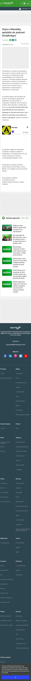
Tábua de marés (20, 465)
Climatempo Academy (6, 597)
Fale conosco (19, 616)
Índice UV (18, 460)
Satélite (17, 405)
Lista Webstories (4, 543)
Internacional (19, 524)
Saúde (17, 497)
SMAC (2, 565)
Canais (18, 538)
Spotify (6, 180)
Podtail (9, 182)
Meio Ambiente (20, 501)
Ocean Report (3, 584)
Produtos (3, 561)
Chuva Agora (19, 410)
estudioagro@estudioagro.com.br (12, 158)
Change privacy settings (22, 625)
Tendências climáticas (6, 620)
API (1, 575)
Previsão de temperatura (22, 446)
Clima (2, 437)
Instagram (15, 153)
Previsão (3, 369)
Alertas (17, 515)
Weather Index (4, 593)
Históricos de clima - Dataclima (5, 442)
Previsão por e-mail (21, 643)
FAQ (17, 634)
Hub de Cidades (5, 424)
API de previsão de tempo (22, 648)
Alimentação (19, 492)
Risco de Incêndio (20, 401)
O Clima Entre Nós (20, 565)
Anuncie (18, 611)
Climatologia (19, 469)
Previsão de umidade (21, 451)
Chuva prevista (4, 497)
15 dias (2, 373)
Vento (17, 396)
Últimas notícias (20, 483)
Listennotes (15, 182)
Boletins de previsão (5, 616)
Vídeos (2, 611)
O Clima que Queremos (22, 511)
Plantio (18, 424)
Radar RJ (2, 488)
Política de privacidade (21, 620)
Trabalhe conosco (20, 629)
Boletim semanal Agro (6, 378)
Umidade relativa (20, 392)
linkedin (6, 151)
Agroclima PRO (4, 570)
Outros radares (4, 492)
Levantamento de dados (6, 579)
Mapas (18, 369)
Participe (2, 662)
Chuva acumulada (5, 501)
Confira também (5, 657)
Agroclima (18, 488)
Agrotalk (18, 547)
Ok (15, 677)
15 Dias (2, 428)
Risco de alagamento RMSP (23, 414)
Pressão (18, 387)
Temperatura (19, 373)
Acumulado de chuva (21, 382)
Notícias (18, 479)
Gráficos (18, 437)
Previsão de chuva (20, 442)
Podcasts (2, 451)
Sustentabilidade (20, 520)
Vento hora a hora (20, 456)
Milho (17, 428)
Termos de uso (20, 639)
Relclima (2, 446)
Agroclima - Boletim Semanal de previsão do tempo (23, 529)
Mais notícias (25, 218)
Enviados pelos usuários (22, 506)
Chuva (17, 378)
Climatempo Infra (4, 602)
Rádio (17, 552)
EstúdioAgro (19, 575)
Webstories (3, 538)
